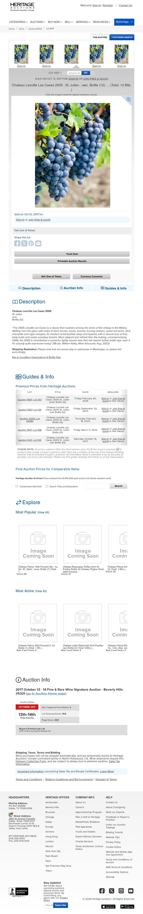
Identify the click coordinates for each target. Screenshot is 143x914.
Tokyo (49, 871)
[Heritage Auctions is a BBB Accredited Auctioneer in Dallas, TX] (18, 892)
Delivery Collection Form (31, 761)
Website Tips (113, 837)
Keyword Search (123, 37)
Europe (49, 827)
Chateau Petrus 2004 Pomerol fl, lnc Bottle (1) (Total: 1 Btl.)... (36, 646)
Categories (17, 22)
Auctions (36, 22)
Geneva (50, 832)
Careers (80, 807)
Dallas (49, 822)
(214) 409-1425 (21, 841)
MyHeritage (122, 21)
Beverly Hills (52, 807)
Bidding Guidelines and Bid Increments (69, 779)
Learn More (107, 771)
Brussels (50, 812)
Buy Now (53, 22)
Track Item (72, 254)
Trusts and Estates (85, 832)
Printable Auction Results (72, 261)
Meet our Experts (115, 812)
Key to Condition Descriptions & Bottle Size (36, 357)
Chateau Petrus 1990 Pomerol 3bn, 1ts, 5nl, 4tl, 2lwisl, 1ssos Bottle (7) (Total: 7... (38, 569)
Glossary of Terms (106, 779)
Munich (49, 846)
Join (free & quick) (95, 79)
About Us (81, 802)
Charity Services (84, 841)
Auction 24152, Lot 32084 (30, 420)
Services (82, 22)
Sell (68, 22)
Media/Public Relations (88, 822)
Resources (100, 22)
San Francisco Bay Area (58, 866)
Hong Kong (52, 836)
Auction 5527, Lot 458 (30, 430)
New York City (53, 851)
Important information (30, 771)
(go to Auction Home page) (46, 694)
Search (118, 485)
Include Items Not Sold (31, 486)
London (50, 841)
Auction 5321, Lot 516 (29, 440)
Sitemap (110, 877)
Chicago (50, 817)
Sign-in (21, 66)
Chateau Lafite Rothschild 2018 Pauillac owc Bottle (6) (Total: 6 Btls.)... (83, 646)
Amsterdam (52, 802)
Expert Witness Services (89, 836)
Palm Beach (52, 856)
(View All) (43, 512)
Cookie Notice (113, 847)
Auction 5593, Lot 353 (30, 400)
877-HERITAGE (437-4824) (22, 836)
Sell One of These (51, 276)
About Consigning (115, 807)
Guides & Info (115, 288)
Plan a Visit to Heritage (88, 817)
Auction (100, 37)
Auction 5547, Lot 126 (29, 410)
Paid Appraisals (84, 827)
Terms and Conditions (29, 779)
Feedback (111, 817)
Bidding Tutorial (114, 832)
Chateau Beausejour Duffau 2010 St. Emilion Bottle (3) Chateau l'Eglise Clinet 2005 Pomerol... (83, 569)
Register (108, 5)
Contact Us (125, 5)
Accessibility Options (117, 872)
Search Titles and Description (64, 486)
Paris (48, 861)
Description (31, 288)
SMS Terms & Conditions (119, 867)
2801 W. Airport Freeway (22, 818)
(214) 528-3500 (17, 838)
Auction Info (73, 288)
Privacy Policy (113, 842)
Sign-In (96, 5)
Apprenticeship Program (89, 812)
